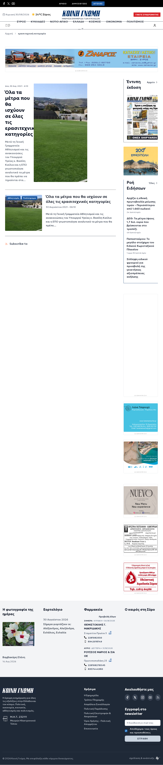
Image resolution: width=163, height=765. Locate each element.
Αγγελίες (98, 3)
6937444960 (95, 669)
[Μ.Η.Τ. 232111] (6, 719)
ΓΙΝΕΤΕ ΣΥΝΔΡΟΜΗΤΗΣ (147, 14)
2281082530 (95, 637)
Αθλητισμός (13, 198)
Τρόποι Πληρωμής (94, 699)
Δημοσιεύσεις (79, 3)
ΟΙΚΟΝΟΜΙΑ (114, 21)
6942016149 (95, 641)
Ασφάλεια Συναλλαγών (97, 704)
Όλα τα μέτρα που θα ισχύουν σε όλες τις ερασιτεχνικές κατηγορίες (22, 113)
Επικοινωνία (91, 728)
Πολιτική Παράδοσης (96, 708)
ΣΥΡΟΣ (21, 21)
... (79, 28)
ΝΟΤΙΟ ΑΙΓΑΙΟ (59, 21)
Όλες (152, 183)
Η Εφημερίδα (91, 695)
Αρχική (9, 33)
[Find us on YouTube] (13, 3)
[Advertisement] (143, 344)
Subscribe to (18, 244)
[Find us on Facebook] (4, 3)
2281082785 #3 (96, 665)
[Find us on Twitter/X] (8, 3)
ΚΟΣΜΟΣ (95, 21)
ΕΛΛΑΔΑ (78, 21)
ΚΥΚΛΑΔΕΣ (38, 21)
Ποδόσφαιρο (29, 198)
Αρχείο (63, 3)
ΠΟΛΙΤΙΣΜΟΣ (135, 21)
